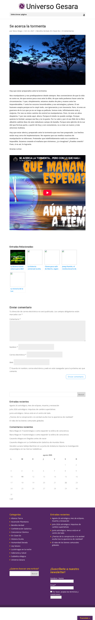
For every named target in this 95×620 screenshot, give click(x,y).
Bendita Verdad (42, 31)
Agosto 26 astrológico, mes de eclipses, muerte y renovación (34, 405)
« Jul (11, 499)
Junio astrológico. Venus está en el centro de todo (30, 413)
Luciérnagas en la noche (21, 549)
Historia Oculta (17, 539)
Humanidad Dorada (19, 542)
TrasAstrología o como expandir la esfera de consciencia (45, 431)
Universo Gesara (18, 560)
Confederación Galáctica (21, 528)
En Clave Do (55, 31)
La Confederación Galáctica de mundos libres (45, 442)
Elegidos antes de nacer (37, 438)
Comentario (15, 319)
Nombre (14, 347)
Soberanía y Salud (18, 553)
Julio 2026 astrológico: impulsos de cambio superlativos (32, 409)
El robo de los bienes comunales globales (27, 421)
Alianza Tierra (17, 518)
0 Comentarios (68, 31)
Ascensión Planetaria (20, 522)
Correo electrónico (18, 355)
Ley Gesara (15, 546)
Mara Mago (17, 31)
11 (22, 476)
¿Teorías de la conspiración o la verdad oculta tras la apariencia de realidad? (41, 417)
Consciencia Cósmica (20, 532)
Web (11, 362)
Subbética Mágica (18, 556)
